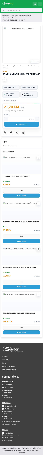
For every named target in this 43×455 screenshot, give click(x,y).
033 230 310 (8, 392)
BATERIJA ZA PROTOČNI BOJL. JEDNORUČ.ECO (19, 267)
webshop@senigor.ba (13, 421)
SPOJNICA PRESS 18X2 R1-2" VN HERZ (16, 176)
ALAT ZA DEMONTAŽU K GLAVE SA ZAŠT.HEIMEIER (21, 222)
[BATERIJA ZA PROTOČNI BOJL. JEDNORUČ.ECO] (21, 255)
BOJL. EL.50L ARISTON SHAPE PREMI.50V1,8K (19, 313)
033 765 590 (8, 418)
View (21, 190)
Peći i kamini (6, 18)
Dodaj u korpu (22, 124)
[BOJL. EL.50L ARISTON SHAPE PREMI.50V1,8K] (21, 301)
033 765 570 (8, 414)
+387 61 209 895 (10, 424)
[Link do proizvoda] (5, 133)
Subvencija (5, 360)
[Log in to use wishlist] (4, 79)
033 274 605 (8, 397)
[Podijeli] (11, 133)
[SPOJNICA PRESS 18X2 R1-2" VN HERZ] (21, 164)
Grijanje (14, 18)
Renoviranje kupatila (9, 370)
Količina (6, 115)
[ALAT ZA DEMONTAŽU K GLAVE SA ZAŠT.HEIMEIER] (21, 209)
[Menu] (40, 4)
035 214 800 (8, 440)
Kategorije (13, 15)
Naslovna (5, 15)
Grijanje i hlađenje (25, 15)
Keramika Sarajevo (8, 366)
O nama (4, 356)
